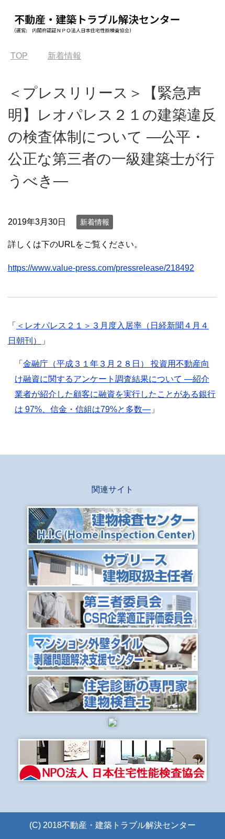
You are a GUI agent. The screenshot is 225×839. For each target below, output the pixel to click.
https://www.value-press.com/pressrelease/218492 (101, 267)
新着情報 (94, 222)
